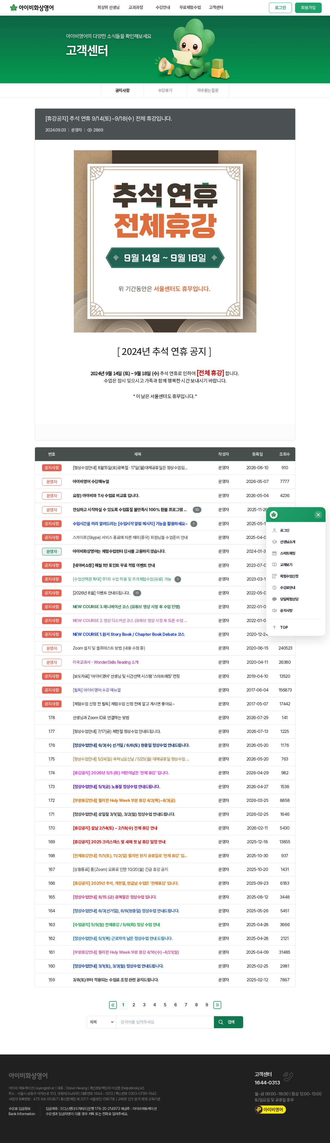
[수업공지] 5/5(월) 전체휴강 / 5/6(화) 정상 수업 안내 (116, 924)
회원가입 (308, 7)
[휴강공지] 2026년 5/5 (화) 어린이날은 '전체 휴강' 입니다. (121, 772)
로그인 (280, 7)
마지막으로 (217, 1005)
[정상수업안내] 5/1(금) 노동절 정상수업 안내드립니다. (116, 786)
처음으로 (113, 1005)
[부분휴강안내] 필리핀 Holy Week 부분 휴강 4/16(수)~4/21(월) (126, 952)
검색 (231, 1022)
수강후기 (165, 90)
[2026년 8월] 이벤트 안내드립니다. (101, 593)
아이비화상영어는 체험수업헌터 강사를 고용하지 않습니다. (119, 551)
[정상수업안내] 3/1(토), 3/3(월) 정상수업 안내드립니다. (118, 966)
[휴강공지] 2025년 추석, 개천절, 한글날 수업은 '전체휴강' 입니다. (125, 883)
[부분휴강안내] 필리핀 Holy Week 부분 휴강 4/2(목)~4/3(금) (124, 800)
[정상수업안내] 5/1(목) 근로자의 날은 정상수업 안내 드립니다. (122, 938)
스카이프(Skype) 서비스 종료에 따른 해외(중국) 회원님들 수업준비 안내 (130, 537)
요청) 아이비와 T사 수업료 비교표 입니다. (106, 495)
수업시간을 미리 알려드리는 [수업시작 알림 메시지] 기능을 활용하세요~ (130, 523)
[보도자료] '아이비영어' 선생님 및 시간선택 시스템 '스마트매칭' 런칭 (126, 676)
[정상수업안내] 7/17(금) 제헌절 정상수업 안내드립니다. (117, 731)
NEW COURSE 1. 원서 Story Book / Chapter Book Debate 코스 (129, 634)
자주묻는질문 (207, 90)
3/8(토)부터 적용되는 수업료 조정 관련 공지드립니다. (116, 979)
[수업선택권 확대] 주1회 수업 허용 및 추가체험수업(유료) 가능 (122, 579)
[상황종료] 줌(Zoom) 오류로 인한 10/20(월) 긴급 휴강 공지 (120, 869)
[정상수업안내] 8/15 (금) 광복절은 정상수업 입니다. (115, 897)
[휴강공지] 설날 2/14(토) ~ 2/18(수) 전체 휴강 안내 (115, 828)
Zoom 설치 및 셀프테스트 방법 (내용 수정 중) (109, 648)
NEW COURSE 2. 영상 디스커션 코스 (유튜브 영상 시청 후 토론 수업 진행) (131, 620)
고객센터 (216, 7)
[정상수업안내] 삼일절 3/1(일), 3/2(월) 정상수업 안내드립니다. (124, 814)
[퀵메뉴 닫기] (318, 514)
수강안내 (163, 7)
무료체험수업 (190, 7)
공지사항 (122, 90)
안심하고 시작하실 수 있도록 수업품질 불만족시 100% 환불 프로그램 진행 (131, 509)
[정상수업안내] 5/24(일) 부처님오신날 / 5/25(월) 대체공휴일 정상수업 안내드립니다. (131, 759)
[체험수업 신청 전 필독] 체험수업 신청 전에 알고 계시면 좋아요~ (124, 703)
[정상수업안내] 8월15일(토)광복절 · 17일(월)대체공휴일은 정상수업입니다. (131, 467)
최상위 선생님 (109, 7)
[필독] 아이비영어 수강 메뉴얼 (97, 690)
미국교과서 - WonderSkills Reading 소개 (106, 662)
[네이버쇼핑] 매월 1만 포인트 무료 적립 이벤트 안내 (114, 565)
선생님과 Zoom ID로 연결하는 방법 (101, 717)
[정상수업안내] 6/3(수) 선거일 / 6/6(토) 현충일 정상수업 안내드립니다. (131, 745)
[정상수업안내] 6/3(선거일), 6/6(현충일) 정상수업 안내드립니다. (126, 910)
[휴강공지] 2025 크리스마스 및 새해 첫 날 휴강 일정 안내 (119, 841)
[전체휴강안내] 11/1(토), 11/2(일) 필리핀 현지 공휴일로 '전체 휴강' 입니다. (131, 855)
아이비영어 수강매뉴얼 (91, 481)
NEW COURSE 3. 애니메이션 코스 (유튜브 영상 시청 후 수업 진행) (126, 606)
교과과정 (136, 7)
